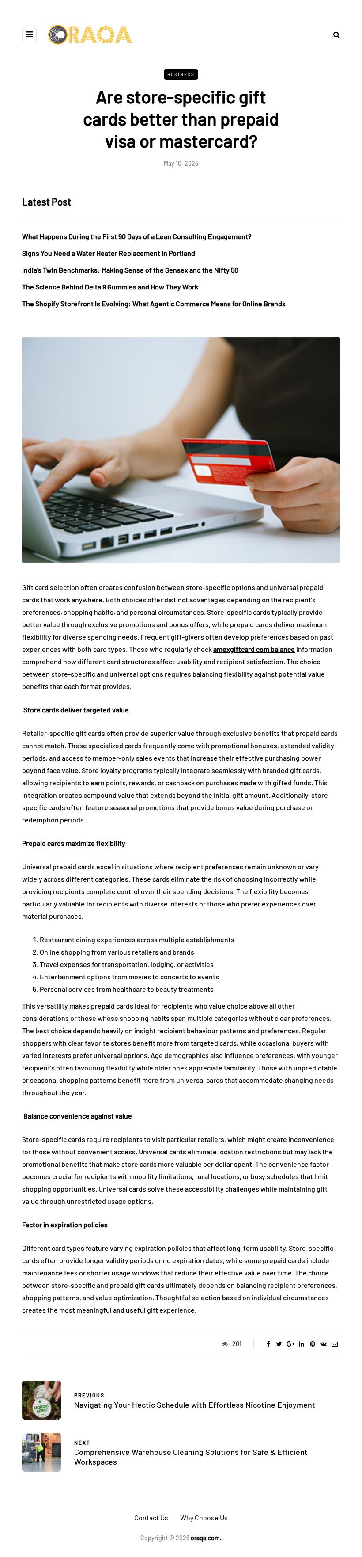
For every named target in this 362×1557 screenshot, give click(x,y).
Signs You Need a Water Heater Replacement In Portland (108, 253)
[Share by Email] (334, 1344)
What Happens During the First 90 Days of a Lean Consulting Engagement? (137, 236)
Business (181, 74)
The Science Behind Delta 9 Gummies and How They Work (110, 286)
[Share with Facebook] (268, 1344)
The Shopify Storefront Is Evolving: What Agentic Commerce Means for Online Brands (154, 303)
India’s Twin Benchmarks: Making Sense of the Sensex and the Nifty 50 (130, 270)
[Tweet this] (279, 1344)
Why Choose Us (204, 1517)
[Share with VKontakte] (323, 1344)
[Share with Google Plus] (290, 1344)
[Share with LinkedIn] (301, 1344)
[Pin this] (312, 1344)
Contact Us (151, 1517)
